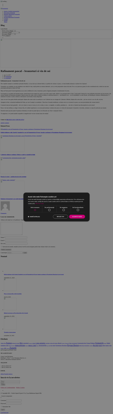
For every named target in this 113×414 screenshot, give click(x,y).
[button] (34, 216)
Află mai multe (39, 203)
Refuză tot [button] (60, 216)
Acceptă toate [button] (77, 216)
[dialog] (56, 207)
